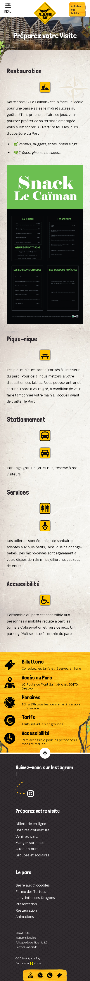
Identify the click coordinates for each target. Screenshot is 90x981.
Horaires (45, 702)
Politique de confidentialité (31, 942)
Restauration (26, 910)
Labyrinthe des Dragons (35, 897)
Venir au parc (27, 836)
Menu (7, 11)
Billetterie (45, 665)
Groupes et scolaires (32, 855)
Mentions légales (26, 938)
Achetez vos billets (76, 9)
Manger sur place (30, 842)
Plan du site (22, 933)
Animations (25, 916)
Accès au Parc (45, 682)
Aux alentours (27, 849)
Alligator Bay (45, 13)
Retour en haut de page (45, 753)
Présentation (26, 904)
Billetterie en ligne (31, 824)
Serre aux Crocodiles (33, 885)
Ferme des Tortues (31, 891)
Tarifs (45, 720)
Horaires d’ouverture (32, 830)
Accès (30, 975)
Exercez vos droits (26, 947)
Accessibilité (45, 738)
